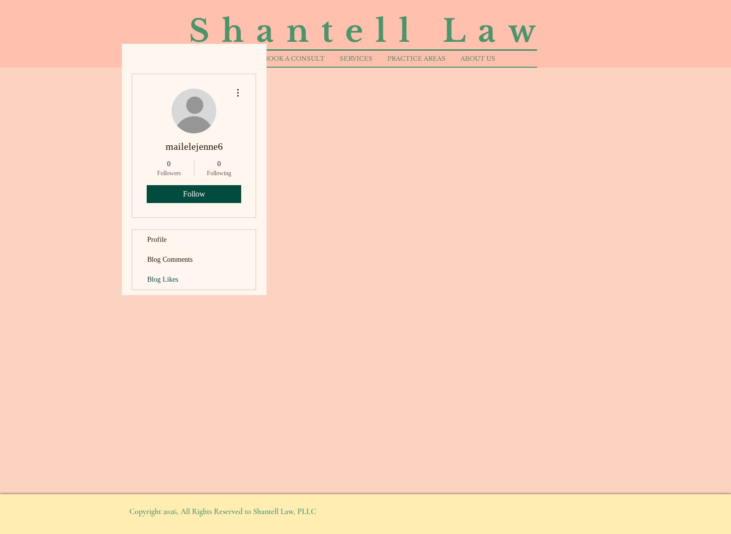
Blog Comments (169, 259)
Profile (157, 239)
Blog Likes (162, 279)
